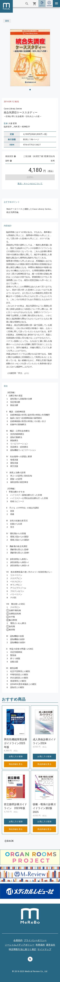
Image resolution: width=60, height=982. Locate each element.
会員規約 (18, 940)
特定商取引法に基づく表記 (22, 949)
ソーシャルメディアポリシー (19, 945)
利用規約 (40, 945)
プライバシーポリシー (35, 940)
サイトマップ (44, 949)
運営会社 (50, 945)
